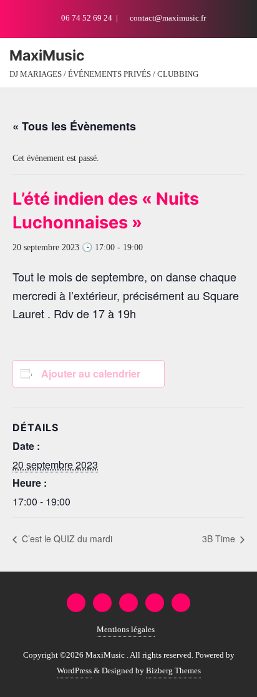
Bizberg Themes (173, 670)
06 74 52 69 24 (86, 17)
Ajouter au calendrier (90, 373)
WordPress (74, 670)
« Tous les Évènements (74, 126)
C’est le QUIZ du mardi (65, 538)
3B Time (220, 538)
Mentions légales (126, 629)
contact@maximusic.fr (167, 17)
